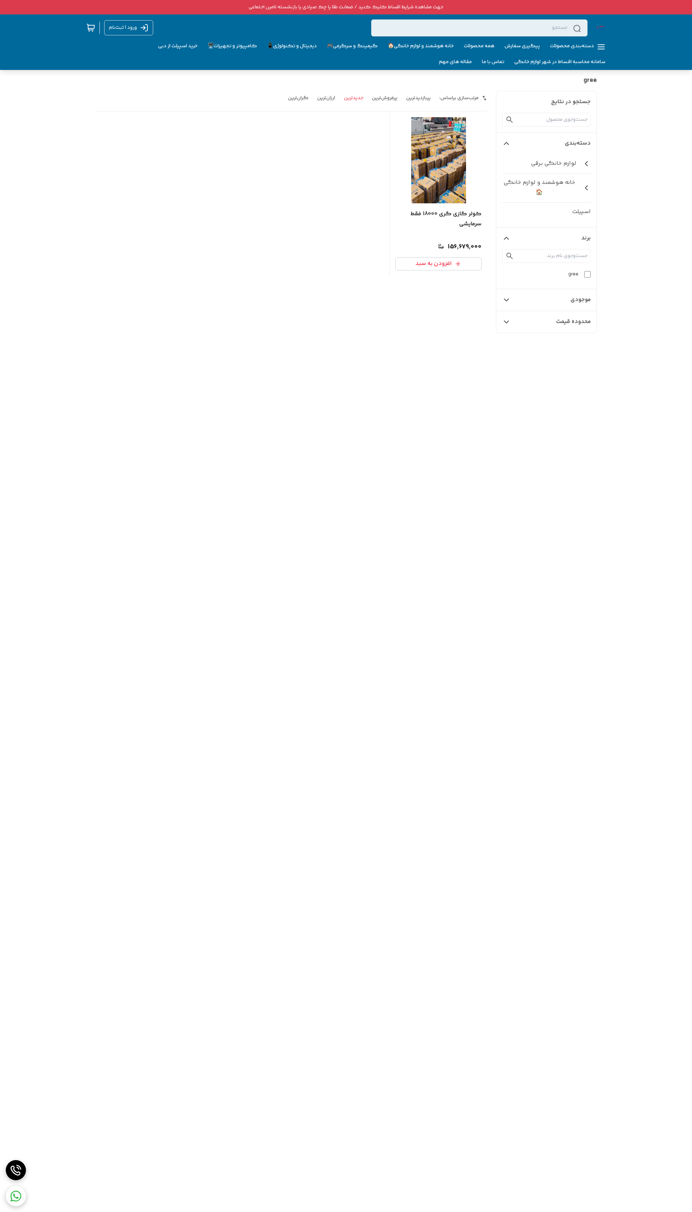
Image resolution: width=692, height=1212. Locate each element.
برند (586, 238)
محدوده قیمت (573, 321)
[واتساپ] (16, 1196)
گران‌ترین (298, 98)
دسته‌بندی (578, 143)
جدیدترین (353, 98)
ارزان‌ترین (326, 98)
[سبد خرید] (90, 27)
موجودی (581, 299)
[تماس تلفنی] (16, 1170)
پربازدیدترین (418, 98)
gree (573, 274)
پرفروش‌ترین (385, 98)
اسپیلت (581, 211)
